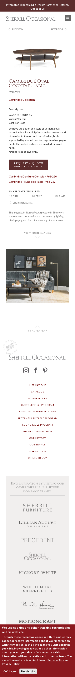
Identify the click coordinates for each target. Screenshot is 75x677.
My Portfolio (37, 398)
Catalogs (37, 391)
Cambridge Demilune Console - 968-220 (33, 176)
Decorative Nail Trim (37, 431)
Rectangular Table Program (38, 418)
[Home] (30, 18)
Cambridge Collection (22, 99)
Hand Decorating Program (37, 411)
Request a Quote (28, 165)
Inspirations (37, 385)
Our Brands (37, 444)
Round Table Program (37, 424)
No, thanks (28, 671)
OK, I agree (10, 671)
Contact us (37, 8)
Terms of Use (55, 660)
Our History (37, 438)
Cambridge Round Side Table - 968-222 (32, 181)
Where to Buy (37, 457)
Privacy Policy (10, 663)
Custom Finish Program (37, 404)
